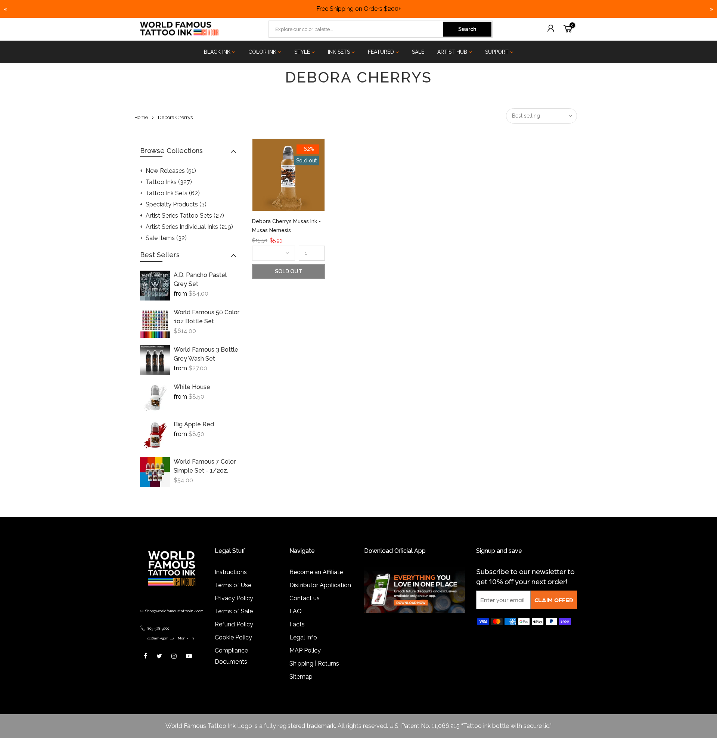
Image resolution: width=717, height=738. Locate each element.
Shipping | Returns (314, 663)
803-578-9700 (158, 628)
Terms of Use (233, 585)
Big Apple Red (194, 424)
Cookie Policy (233, 637)
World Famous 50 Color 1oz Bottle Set (206, 317)
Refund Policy (234, 624)
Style (302, 52)
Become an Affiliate (316, 572)
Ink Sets (339, 52)
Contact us (304, 598)
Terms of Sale (234, 611)
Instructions (231, 572)
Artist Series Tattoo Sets (185, 215)
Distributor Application (320, 585)
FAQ (295, 611)
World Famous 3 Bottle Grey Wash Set (206, 354)
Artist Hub (452, 52)
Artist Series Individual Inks (189, 226)
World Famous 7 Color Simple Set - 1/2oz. (205, 466)
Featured (381, 52)
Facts (297, 624)
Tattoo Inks (169, 182)
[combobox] (356, 29)
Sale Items (166, 238)
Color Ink (262, 52)
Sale (418, 52)
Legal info (303, 637)
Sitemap (301, 676)
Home (141, 117)
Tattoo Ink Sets (173, 193)
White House (192, 386)
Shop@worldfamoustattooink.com (174, 611)
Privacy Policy (234, 598)
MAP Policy (305, 650)
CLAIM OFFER (553, 600)
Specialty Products (176, 204)
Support (497, 52)
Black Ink (217, 52)
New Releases (171, 170)
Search (467, 29)
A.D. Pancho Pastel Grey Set (200, 279)
